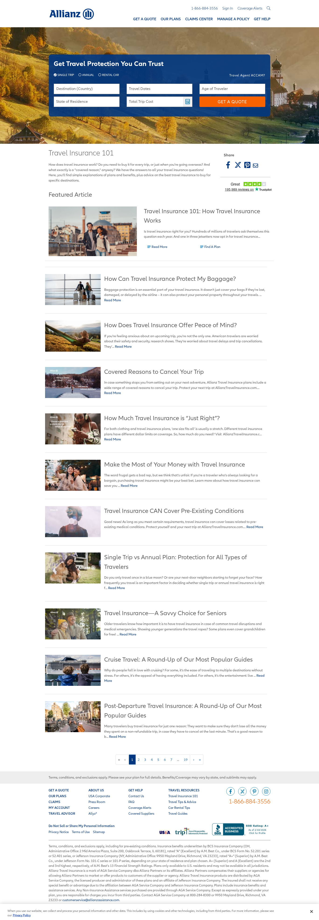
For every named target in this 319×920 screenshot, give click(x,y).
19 (186, 760)
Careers (94, 808)
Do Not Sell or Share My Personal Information (82, 826)
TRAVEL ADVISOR (62, 813)
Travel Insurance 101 (183, 796)
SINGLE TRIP (66, 75)
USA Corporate (99, 796)
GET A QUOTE (59, 790)
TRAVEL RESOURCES (183, 790)
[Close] (311, 911)
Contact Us (136, 796)
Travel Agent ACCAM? (247, 75)
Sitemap (99, 832)
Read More (159, 246)
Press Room (97, 802)
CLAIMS (54, 802)
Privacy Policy (22, 915)
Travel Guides (178, 813)
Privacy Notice (59, 832)
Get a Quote (232, 101)
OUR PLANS (57, 796)
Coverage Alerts (139, 808)
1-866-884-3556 (249, 801)
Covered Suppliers (141, 813)
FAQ (131, 802)
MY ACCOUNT (59, 808)
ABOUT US (96, 790)
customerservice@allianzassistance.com (90, 900)
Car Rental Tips (179, 808)
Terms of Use (81, 832)
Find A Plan (212, 246)
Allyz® (93, 813)
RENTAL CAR (110, 75)
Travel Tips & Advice (182, 802)
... (178, 760)
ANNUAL (88, 75)
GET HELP (135, 790)
